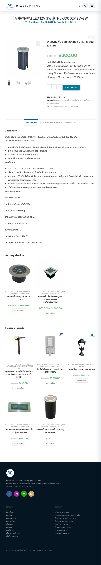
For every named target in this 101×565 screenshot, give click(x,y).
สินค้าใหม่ (9, 515)
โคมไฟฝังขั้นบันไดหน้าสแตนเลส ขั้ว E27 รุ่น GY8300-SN (19, 431)
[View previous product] (90, 38)
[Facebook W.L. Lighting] (9, 494)
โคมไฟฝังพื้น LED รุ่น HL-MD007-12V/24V (19, 298)
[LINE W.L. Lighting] (24, 494)
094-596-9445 (63, 518)
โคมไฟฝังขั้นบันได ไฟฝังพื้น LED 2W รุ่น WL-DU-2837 (50, 431)
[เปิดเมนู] (92, 5)
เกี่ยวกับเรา (9, 524)
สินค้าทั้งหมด (10, 512)
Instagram (66, 533)
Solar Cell (40, 364)
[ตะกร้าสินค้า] (85, 5)
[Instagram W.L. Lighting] (16, 494)
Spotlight (12, 367)
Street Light (59, 364)
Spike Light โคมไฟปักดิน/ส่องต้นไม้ (17, 365)
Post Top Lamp (49, 364)
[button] (38, 43)
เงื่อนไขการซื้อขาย (12, 536)
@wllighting (63, 530)
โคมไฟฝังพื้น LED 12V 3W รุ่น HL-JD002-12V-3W (58, 22)
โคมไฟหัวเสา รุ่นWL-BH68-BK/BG (82, 369)
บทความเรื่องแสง (11, 521)
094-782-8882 (63, 521)
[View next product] (94, 38)
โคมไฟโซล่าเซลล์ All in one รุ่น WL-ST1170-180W (50, 370)
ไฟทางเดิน (74, 106)
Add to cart (71, 87)
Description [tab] (31, 122)
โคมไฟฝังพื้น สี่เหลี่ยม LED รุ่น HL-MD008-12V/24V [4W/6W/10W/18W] (50, 299)
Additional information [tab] (50, 122)
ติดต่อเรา (9, 527)
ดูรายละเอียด (19, 310)
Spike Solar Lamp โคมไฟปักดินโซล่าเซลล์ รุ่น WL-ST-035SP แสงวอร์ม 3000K (19, 374)
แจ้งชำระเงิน (10, 530)
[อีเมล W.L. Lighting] (31, 494)
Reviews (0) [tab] (70, 122)
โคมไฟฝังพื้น (55, 106)
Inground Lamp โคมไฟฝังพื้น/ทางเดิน (69, 100)
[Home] (26, 22)
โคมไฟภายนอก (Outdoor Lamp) (21, 293)
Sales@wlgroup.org (65, 527)
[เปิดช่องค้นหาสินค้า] (79, 5)
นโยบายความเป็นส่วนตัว (13, 533)
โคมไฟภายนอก (65, 106)
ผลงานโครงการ (11, 518)
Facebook (58, 533)
